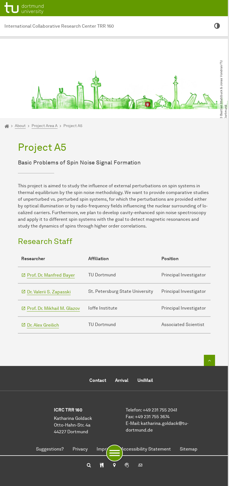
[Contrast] (217, 26)
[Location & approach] (114, 465)
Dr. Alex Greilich (43, 325)
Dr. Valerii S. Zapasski (49, 292)
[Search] (89, 465)
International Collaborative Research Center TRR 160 (59, 26)
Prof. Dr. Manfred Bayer (51, 275)
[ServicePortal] (126, 465)
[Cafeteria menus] (102, 465)
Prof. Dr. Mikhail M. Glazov (53, 308)
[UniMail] (140, 465)
